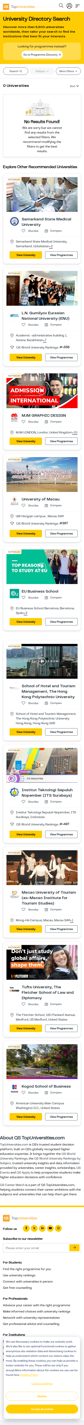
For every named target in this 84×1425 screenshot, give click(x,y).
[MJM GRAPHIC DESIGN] (14, 417)
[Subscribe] (74, 1247)
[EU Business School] (14, 593)
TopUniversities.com (14, 1144)
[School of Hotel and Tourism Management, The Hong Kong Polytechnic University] (14, 688)
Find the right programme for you (27, 1269)
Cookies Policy (29, 1375)
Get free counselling (17, 1288)
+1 (71, 920)
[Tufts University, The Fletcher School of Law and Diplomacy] (14, 989)
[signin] (69, 5)
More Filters (67, 71)
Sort (72, 86)
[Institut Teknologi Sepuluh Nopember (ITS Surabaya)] (14, 792)
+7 (44, 340)
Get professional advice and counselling (31, 1324)
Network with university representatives (31, 1318)
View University (25, 255)
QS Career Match (12, 1185)
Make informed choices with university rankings (36, 1311)
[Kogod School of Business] (14, 1088)
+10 (74, 432)
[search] (61, 6)
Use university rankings (19, 1275)
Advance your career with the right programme (36, 1305)
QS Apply (23, 1172)
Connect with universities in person (28, 1282)
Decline (42, 1396)
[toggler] (77, 5)
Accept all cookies (42, 1409)
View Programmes (61, 255)
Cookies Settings (42, 1383)
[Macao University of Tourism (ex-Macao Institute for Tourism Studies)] (14, 894)
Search (14, 71)
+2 (51, 246)
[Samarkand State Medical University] (14, 221)
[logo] (19, 5)
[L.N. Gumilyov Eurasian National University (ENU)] (14, 315)
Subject (41, 71)
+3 (25, 613)
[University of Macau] (14, 501)
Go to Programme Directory (40, 54)
